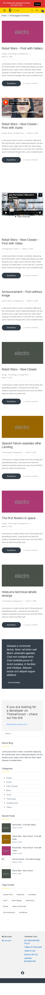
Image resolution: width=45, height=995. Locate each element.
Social (8, 795)
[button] (8, 42)
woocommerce (9, 912)
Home (4, 15)
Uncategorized (22, 54)
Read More (11, 83)
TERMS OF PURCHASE (33, 947)
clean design (17, 900)
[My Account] (37, 10)
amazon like (7, 894)
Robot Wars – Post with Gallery (22, 48)
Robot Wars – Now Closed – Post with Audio (20, 125)
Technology (12, 54)
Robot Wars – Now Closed (19, 369)
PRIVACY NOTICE (31, 955)
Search (31, 10)
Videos (16, 249)
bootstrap (32, 894)
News (10, 133)
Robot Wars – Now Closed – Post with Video (20, 241)
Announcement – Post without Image (26, 859)
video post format (19, 906)
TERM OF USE (29, 951)
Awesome (20, 894)
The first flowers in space (19, 518)
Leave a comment (31, 83)
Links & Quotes (12, 786)
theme (5, 906)
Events (4, 301)
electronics (30, 900)
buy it (5, 900)
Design (4, 54)
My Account (6, 940)
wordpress (23, 912)
